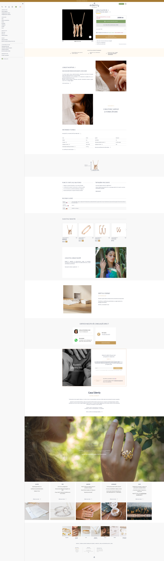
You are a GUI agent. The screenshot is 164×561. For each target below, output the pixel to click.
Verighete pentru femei (6, 13)
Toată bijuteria (4, 17)
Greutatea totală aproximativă (68, 146)
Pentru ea (3, 32)
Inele (2, 18)
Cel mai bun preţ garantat (101, 42)
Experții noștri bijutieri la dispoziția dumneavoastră (113, 53)
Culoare (64, 142)
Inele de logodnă (4, 11)
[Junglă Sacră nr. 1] (77, 24)
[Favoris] (6, 6)
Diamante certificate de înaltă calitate (102, 147)
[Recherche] (3, 6)
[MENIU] (22, 4)
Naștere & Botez (5, 35)
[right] (90, 37)
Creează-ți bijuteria (5, 49)
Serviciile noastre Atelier (6, 51)
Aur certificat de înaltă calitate (68, 149)
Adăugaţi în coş (112, 37)
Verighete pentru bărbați (6, 14)
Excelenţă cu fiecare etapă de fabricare (70, 133)
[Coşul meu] (13, 6)
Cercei (3, 21)
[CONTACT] (17, 7)
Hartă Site (97, 543)
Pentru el (3, 33)
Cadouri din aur (4, 30)
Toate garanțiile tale (5, 46)
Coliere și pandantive (5, 20)
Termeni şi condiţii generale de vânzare (87, 543)
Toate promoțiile (5, 39)
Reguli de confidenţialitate (105, 543)
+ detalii (121, 370)
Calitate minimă (65, 144)
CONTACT (77, 543)
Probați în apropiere (5, 55)
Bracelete (3, 23)
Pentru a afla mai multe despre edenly (93, 411)
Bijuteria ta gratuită (8, 41)
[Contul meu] (10, 6)
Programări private (5, 53)
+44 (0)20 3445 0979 (106, 334)
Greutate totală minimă (100, 142)
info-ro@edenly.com (88, 550)
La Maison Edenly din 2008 (6, 44)
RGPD (111, 543)
